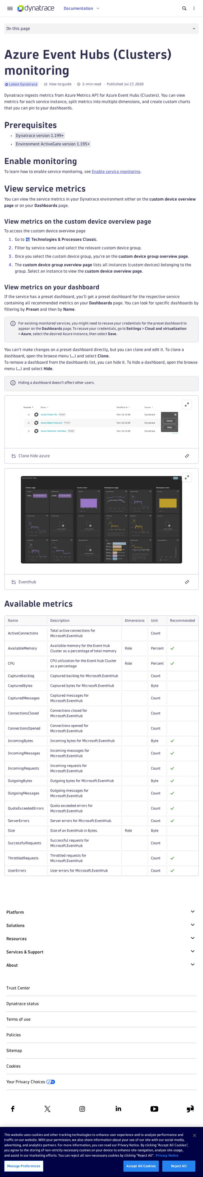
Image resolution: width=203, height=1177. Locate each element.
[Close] (194, 1135)
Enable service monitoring (116, 172)
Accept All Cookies (141, 1165)
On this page (18, 28)
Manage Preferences (23, 1165)
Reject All (178, 1165)
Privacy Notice (167, 1155)
